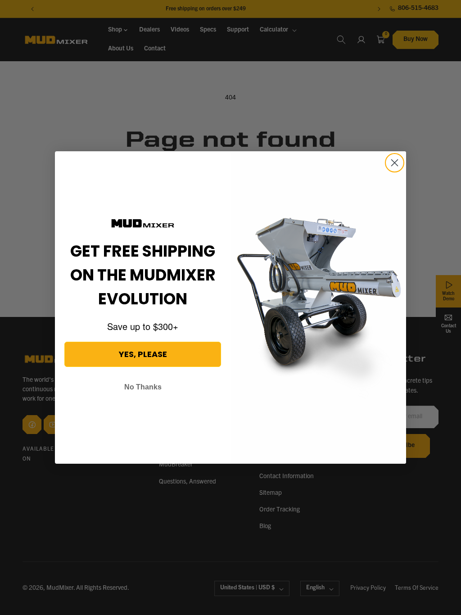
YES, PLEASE (143, 354)
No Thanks (143, 387)
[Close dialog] (394, 163)
